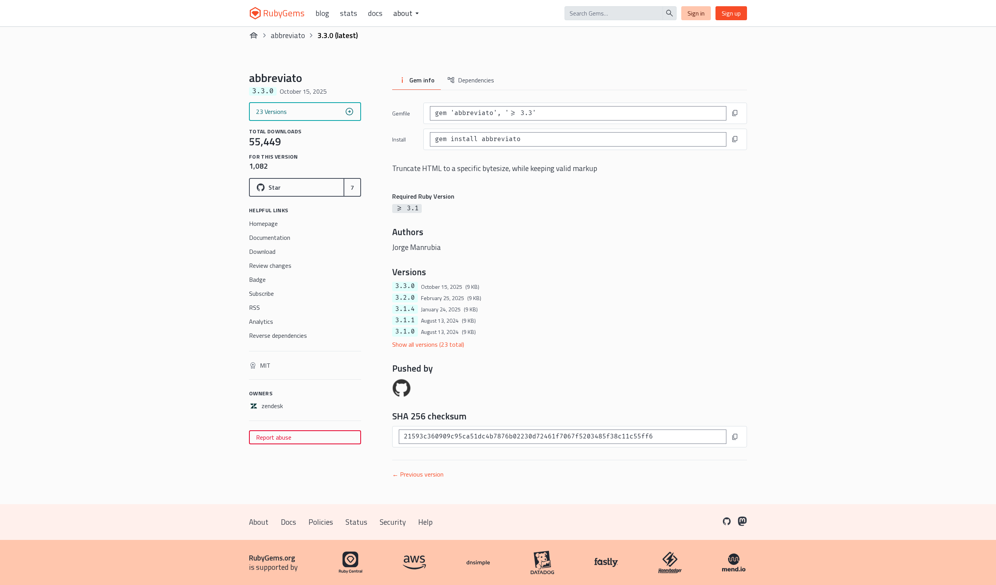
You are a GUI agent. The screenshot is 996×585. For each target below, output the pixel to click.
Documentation (269, 237)
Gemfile (401, 113)
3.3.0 (405, 286)
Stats (348, 13)
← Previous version (418, 474)
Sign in (696, 13)
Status (356, 521)
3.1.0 (405, 331)
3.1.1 (405, 320)
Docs (375, 13)
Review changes (270, 265)
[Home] (253, 35)
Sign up (731, 13)
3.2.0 (405, 298)
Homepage (263, 223)
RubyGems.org (272, 557)
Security (393, 521)
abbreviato (288, 35)
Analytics (261, 321)
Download (262, 251)
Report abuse (273, 437)
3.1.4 (405, 309)
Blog (322, 13)
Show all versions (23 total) (428, 344)
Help (425, 521)
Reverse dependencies (278, 335)
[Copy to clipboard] (734, 113)
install (399, 139)
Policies (321, 521)
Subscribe (261, 293)
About (258, 521)
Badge (257, 279)
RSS (254, 307)
